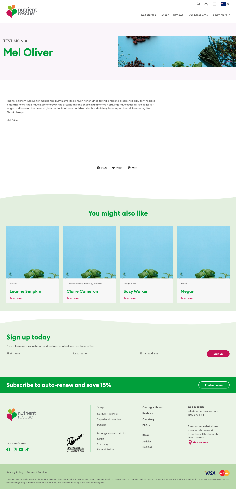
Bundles (101, 424)
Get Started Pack (107, 413)
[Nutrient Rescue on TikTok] (27, 449)
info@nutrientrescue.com (203, 411)
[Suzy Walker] (146, 252)
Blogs (145, 434)
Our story (148, 419)
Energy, (127, 283)
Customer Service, (75, 283)
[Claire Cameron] (89, 252)
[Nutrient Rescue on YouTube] (21, 449)
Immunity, (88, 283)
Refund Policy (105, 449)
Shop (165, 14)
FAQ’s (146, 425)
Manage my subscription (112, 433)
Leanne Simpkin (25, 291)
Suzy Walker (136, 291)
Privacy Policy (14, 472)
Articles (146, 441)
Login (100, 438)
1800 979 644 (196, 414)
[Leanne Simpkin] (32, 252)
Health (184, 283)
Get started (148, 14)
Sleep (133, 283)
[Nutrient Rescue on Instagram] (15, 449)
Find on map (200, 442)
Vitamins (98, 283)
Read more (16, 298)
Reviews (178, 14)
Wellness (13, 283)
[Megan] (203, 252)
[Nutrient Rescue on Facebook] (8, 449)
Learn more (220, 14)
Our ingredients (198, 14)
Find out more (214, 385)
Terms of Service (36, 472)
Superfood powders (109, 419)
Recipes (147, 446)
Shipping (102, 444)
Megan (187, 291)
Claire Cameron (82, 291)
